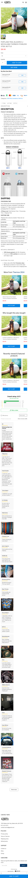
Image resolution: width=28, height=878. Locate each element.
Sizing (2, 853)
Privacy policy (4, 834)
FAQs (2, 851)
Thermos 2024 (18, 272)
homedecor (15, 98)
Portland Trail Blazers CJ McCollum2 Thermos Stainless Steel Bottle (11, 338)
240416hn (9, 98)
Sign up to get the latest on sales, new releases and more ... (14, 861)
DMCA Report (11, 871)
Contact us (3, 848)
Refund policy (4, 841)
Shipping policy (5, 838)
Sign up (24, 865)
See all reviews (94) (14, 398)
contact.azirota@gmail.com (7, 827)
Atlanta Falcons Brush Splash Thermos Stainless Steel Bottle (10, 297)
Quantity (3, 59)
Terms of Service (5, 836)
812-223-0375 (4, 825)
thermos (21, 98)
